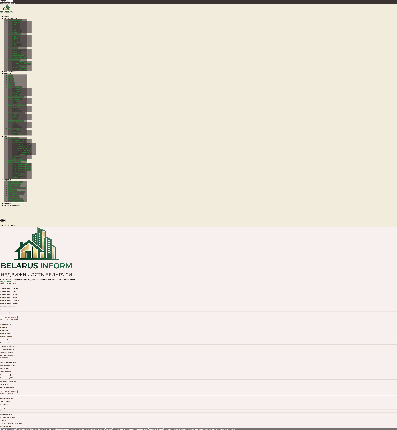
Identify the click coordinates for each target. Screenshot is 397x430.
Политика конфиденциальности (11, 423)
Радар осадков (5, 401)
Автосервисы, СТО (6, 378)
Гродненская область (7, 346)
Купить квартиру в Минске (9, 288)
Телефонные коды (6, 414)
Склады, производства (8, 381)
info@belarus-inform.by (8, 3)
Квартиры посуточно (7, 310)
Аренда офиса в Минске (8, 362)
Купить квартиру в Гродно (8, 294)
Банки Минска (5, 405)
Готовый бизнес (5, 372)
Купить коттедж (5, 324)
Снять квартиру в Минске (8, 307)
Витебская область (6, 352)
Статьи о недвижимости (8, 417)
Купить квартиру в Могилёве (9, 303)
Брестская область (6, 343)
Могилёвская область (7, 355)
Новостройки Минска (7, 313)
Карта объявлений (6, 398)
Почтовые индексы (6, 411)
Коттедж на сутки (6, 336)
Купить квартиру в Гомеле (8, 297)
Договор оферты (5, 426)
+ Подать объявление (8, 317)
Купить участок (5, 333)
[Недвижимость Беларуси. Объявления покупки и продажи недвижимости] (6, 13)
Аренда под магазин (7, 387)
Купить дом (4, 330)
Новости (3, 420)
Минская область (6, 340)
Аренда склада (5, 368)
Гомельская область (7, 349)
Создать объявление (13, 205)
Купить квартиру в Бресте (8, 291)
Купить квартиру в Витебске (9, 300)
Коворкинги (4, 384)
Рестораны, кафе (6, 375)
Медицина (3, 408)
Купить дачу (4, 327)
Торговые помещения (7, 365)
